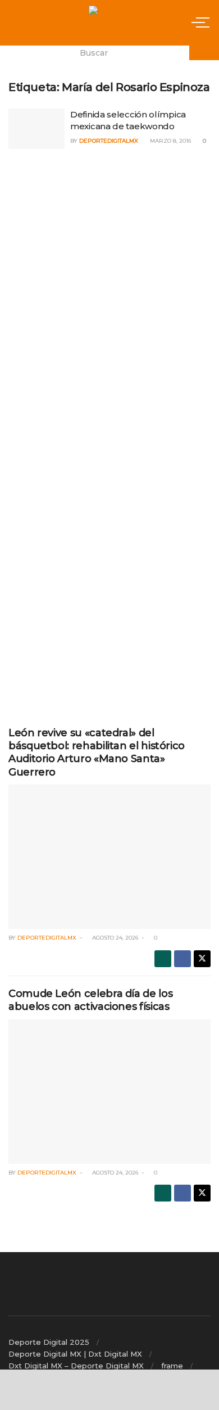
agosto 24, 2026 (114, 937)
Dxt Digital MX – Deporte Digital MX (76, 1365)
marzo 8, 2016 (169, 140)
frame (172, 1365)
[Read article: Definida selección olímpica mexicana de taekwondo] (36, 128)
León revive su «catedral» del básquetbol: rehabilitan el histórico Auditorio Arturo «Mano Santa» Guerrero (96, 752)
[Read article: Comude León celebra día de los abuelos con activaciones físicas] (109, 1091)
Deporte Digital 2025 (48, 1342)
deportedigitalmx (108, 140)
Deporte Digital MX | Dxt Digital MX (75, 1353)
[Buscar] (204, 53)
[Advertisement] (109, 239)
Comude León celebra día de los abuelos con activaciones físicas (90, 1000)
